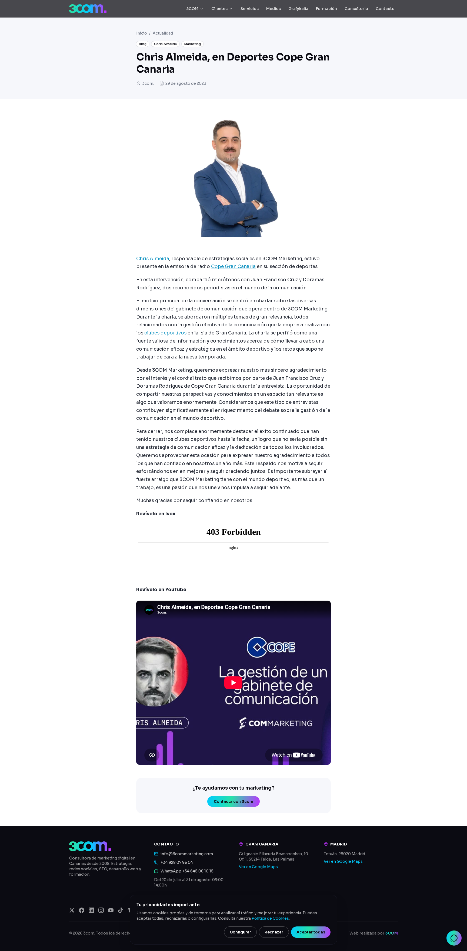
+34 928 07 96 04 (177, 862)
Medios (273, 8)
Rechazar (274, 932)
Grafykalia (298, 8)
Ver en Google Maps (258, 866)
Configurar (240, 932)
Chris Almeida (165, 44)
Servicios (250, 8)
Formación (326, 8)
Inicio (141, 33)
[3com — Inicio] (87, 8)
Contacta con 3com (233, 801)
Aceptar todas (310, 932)
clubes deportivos (165, 333)
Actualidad (163, 33)
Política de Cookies (270, 918)
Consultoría (356, 8)
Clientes (219, 8)
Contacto (385, 8)
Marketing (192, 44)
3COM (192, 8)
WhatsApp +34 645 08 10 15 (187, 871)
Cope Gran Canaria (233, 266)
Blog (142, 44)
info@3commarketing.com (187, 853)
